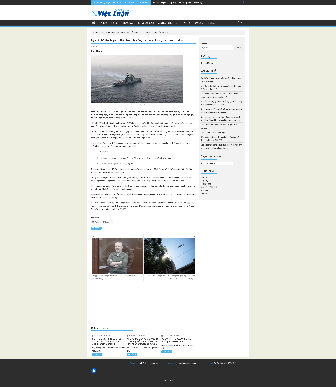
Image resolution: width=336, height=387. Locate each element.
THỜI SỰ (114, 23)
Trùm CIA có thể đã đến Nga (213, 132)
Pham (95, 47)
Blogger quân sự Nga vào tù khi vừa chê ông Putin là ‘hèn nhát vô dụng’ (115, 277)
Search (204, 44)
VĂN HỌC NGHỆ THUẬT (168, 23)
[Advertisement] (143, 303)
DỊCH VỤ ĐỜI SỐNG (145, 23)
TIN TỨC (103, 23)
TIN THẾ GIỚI (96, 228)
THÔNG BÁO (127, 23)
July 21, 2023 (132, 163)
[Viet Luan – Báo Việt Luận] (93, 22)
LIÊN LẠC (211, 23)
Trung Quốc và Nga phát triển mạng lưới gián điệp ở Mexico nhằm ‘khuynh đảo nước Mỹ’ (171, 277)
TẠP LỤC (187, 23)
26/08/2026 (98, 336)
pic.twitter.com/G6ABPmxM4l (157, 158)
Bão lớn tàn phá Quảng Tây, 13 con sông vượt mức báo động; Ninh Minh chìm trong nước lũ (192, 3)
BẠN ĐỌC (199, 23)
